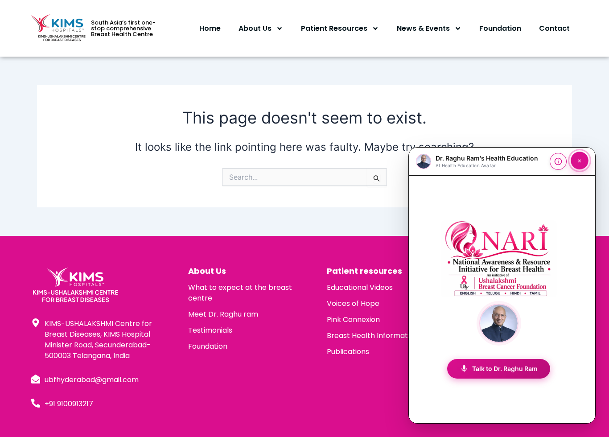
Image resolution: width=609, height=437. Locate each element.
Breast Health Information (372, 335)
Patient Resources (334, 28)
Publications (348, 351)
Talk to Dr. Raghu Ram (499, 368)
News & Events (423, 28)
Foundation (500, 28)
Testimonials (210, 330)
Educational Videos (360, 287)
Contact (554, 28)
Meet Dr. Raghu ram (223, 314)
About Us (255, 28)
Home (210, 28)
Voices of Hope (353, 303)
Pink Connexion (353, 319)
